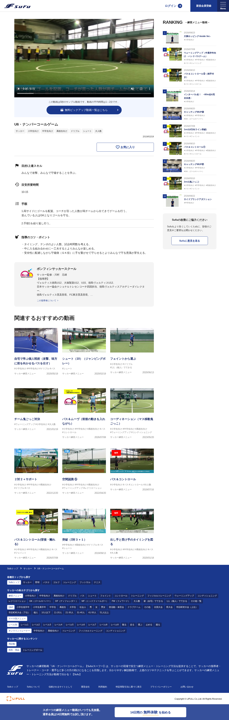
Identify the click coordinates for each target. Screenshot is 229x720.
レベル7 (92, 624)
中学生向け (47, 131)
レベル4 (58, 624)
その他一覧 (196, 601)
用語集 (12, 644)
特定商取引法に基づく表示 (129, 687)
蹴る (158, 624)
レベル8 (103, 624)
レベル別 (13, 624)
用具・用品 (14, 650)
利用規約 (102, 687)
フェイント (105, 595)
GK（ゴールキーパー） (40, 601)
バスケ (46, 582)
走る (132, 624)
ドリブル (75, 131)
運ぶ (140, 624)
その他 (147, 607)
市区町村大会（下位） (19, 612)
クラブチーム (134, 607)
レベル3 (47, 624)
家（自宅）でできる (153, 601)
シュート (87, 131)
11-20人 (58, 612)
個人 (36, 612)
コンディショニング (207, 595)
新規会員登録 (203, 5)
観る (124, 624)
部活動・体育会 (116, 607)
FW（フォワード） (121, 601)
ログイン (170, 5)
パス (82, 595)
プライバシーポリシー (161, 687)
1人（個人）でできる (177, 601)
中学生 (53, 607)
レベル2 (36, 624)
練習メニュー (15, 595)
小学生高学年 (39, 607)
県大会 (169, 607)
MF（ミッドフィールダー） (95, 601)
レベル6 (81, 624)
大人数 (98, 131)
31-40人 (81, 612)
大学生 (73, 607)
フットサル (85, 582)
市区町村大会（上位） (187, 607)
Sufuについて (33, 687)
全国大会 (158, 607)
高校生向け (62, 131)
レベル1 (24, 624)
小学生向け (33, 131)
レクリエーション (17, 601)
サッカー (20, 131)
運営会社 (85, 687)
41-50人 (92, 612)
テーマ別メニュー (17, 618)
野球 (37, 582)
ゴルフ (56, 582)
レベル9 (115, 624)
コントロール (120, 595)
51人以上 (104, 612)
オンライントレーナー (19, 630)
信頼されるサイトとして (60, 687)
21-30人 (69, 612)
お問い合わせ (187, 687)
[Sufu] (15, 6)
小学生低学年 (23, 607)
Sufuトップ (12, 568)
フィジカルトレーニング (159, 595)
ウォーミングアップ (184, 595)
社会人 (83, 607)
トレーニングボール (32, 650)
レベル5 (70, 624)
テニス (97, 582)
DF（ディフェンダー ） (66, 601)
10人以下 (46, 612)
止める (149, 624)
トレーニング (69, 582)
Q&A (11, 607)
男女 (103, 607)
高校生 (63, 607)
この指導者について (46, 300)
